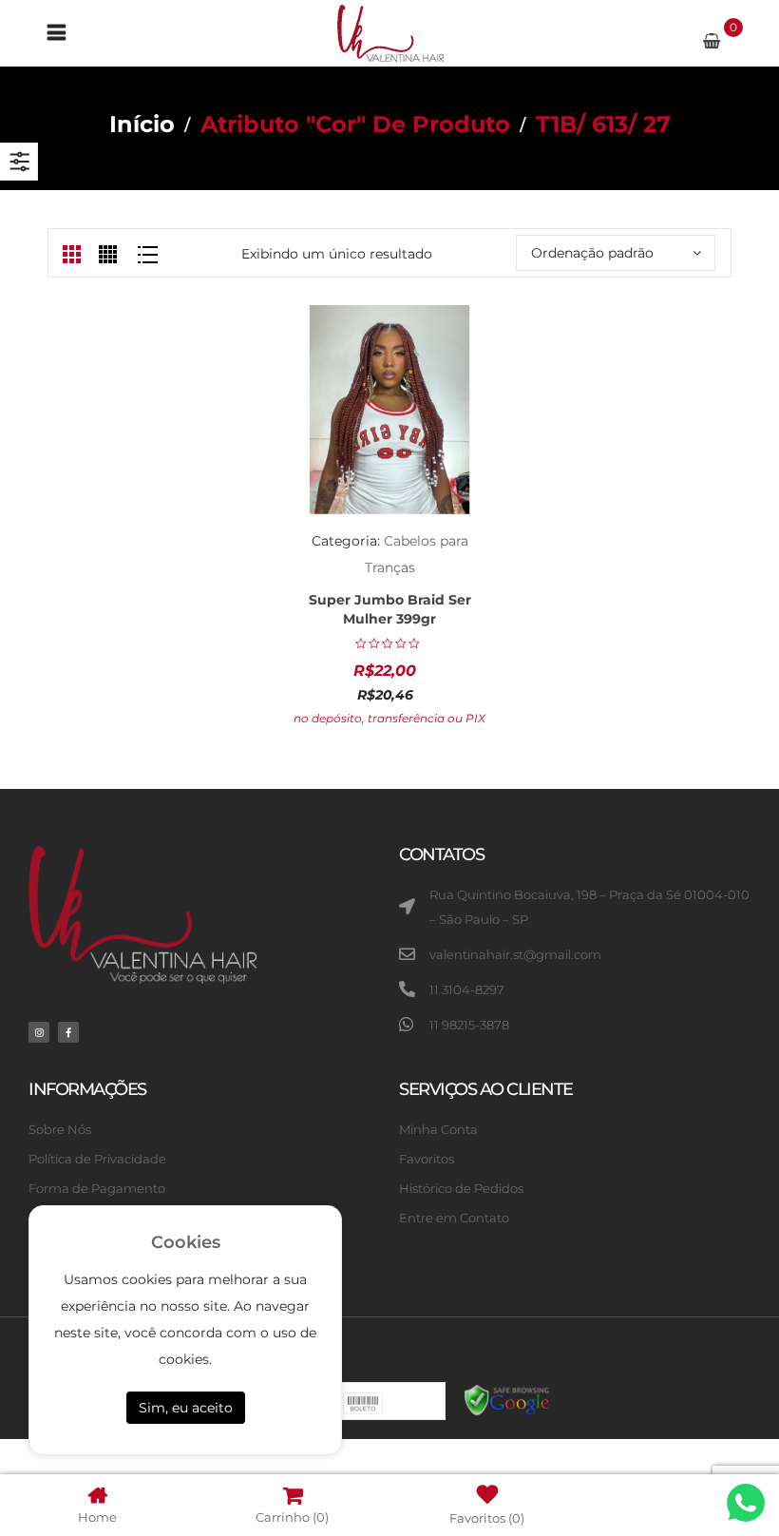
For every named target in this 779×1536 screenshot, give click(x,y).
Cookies (185, 1242)
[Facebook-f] (68, 1032)
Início (142, 124)
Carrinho (292, 1516)
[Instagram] (38, 1032)
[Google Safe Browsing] (507, 1400)
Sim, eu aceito (186, 1407)
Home (97, 1516)
